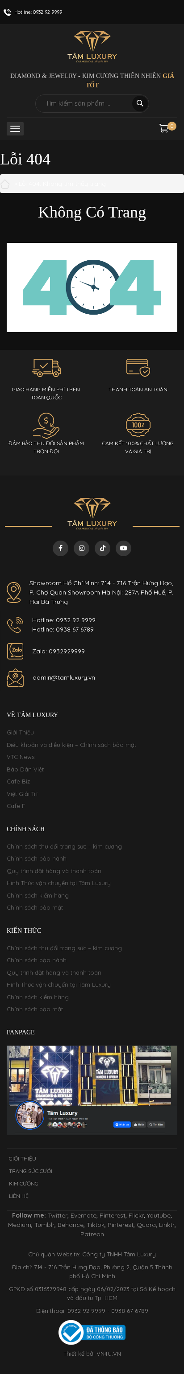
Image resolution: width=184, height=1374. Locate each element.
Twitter (57, 1215)
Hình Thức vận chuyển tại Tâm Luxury (59, 882)
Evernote (83, 1215)
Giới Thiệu (20, 732)
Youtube (159, 1215)
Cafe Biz (18, 781)
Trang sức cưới (30, 1171)
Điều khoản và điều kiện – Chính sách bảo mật (71, 744)
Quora (146, 1225)
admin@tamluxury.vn (64, 677)
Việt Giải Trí (22, 793)
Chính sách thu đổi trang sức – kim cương (64, 846)
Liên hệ (19, 1196)
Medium (19, 1225)
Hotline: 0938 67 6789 (63, 629)
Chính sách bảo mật (35, 907)
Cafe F (16, 805)
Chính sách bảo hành (37, 858)
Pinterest (112, 1215)
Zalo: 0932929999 (58, 651)
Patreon (92, 1234)
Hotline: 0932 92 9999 (64, 620)
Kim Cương (23, 1183)
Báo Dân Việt (25, 769)
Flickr (136, 1215)
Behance (71, 1225)
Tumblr (44, 1225)
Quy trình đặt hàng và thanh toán (54, 870)
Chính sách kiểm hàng (38, 895)
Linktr (167, 1225)
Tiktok (96, 1225)
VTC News (20, 756)
